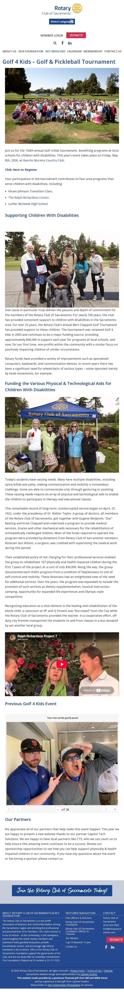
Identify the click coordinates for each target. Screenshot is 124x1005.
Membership (92, 51)
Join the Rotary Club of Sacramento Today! (62, 890)
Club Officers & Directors (79, 918)
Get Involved (55, 51)
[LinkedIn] (70, 43)
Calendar (74, 51)
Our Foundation (31, 51)
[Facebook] (62, 43)
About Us (9, 51)
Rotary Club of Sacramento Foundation (80, 923)
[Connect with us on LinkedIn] (113, 947)
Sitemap (108, 970)
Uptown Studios (89, 974)
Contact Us (113, 51)
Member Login (52, 35)
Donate (76, 35)
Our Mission (72, 938)
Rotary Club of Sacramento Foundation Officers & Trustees (80, 931)
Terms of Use (94, 970)
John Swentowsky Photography (64, 984)
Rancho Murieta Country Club (43, 160)
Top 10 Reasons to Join (78, 942)
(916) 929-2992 (111, 925)
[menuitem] (52, 35)
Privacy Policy (77, 970)
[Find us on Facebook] (106, 947)
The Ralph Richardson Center (28, 197)
